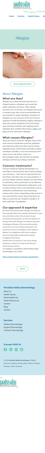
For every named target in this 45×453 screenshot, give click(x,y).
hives (4, 131)
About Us (7, 291)
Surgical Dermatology (13, 327)
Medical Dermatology (13, 324)
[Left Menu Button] (1, 378)
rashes (34, 129)
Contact (7, 309)
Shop (6, 306)
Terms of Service (16, 366)
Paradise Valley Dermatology (22, 5)
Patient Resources (11, 300)
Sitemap (14, 363)
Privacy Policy (22, 363)
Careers (7, 303)
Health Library (10, 294)
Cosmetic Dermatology (13, 330)
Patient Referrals (11, 297)
